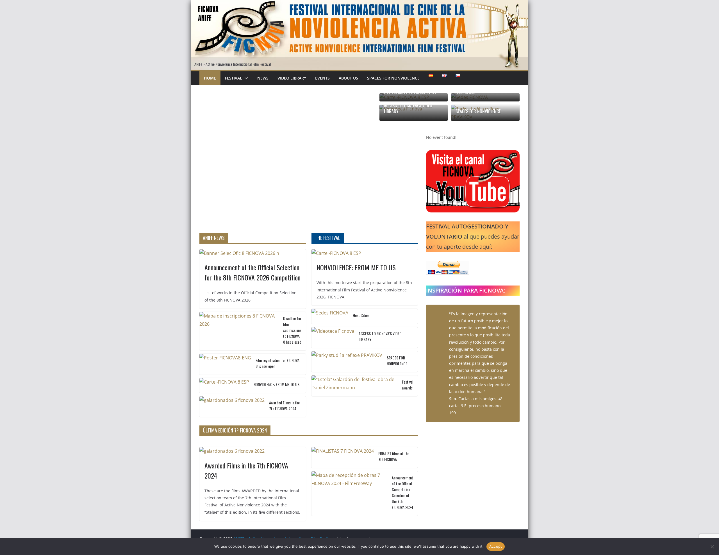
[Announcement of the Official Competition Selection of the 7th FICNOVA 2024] (349, 493)
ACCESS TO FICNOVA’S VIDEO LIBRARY (408, 108)
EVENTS (322, 78)
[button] (245, 78)
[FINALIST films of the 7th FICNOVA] (342, 457)
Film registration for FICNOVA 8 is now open (277, 363)
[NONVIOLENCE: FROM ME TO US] (224, 385)
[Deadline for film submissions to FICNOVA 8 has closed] (239, 331)
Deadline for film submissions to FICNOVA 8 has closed (292, 330)
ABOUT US (348, 78)
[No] (712, 546)
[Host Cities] (329, 316)
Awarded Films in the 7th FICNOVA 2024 (284, 405)
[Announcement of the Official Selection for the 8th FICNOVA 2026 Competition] (252, 253)
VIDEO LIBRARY (291, 78)
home (210, 78)
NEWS (263, 78)
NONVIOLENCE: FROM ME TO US (276, 384)
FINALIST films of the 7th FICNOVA (393, 456)
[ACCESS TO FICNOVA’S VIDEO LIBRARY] (332, 337)
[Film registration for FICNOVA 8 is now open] (225, 364)
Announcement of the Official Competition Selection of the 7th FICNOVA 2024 (402, 492)
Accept (495, 546)
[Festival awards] (354, 385)
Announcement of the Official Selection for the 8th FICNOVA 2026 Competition (252, 272)
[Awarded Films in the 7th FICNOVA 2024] (232, 406)
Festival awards (407, 385)
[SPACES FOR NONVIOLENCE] (346, 361)
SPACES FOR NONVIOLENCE (393, 78)
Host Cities (361, 315)
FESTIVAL (233, 78)
